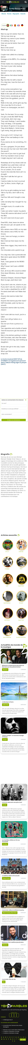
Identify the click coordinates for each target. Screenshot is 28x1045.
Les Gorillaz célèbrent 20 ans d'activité (11, 840)
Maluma (5, 945)
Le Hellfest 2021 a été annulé (10, 876)
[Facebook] (10, 1015)
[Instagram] (15, 1015)
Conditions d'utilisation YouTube (11, 1031)
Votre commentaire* (7, 414)
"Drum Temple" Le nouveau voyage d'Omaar (13, 736)
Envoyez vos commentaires (13, 420)
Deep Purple (6, 878)
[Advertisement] (14, 19)
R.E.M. (4, 805)
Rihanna (5, 669)
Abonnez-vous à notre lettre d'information (13, 1029)
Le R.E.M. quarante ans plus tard (12, 802)
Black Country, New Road (10, 913)
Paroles (9, 14)
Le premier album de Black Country (13, 910)
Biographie (16, 14)
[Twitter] (17, 1015)
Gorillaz (5, 844)
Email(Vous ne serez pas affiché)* (10, 408)
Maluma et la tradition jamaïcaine (13, 942)
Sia (4, 982)
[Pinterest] (13, 1015)
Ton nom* (4, 403)
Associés (22, 14)
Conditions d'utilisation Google (11, 1033)
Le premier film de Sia (9, 979)
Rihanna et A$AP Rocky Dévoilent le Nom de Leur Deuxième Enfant (13, 666)
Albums (3, 14)
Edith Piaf (5, 704)
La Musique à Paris (7, 702)
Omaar (5, 739)
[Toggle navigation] (3, 2)
